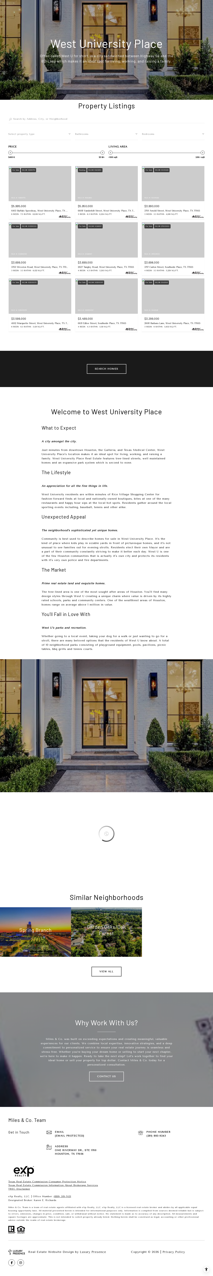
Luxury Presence (93, 1252)
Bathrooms (82, 134)
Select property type (21, 134)
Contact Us (106, 1076)
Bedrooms (148, 134)
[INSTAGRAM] (20, 1262)
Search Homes (106, 368)
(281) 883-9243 (156, 1135)
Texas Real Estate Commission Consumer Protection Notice (47, 1181)
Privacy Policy (174, 1252)
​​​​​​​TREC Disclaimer (19, 1189)
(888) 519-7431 (62, 1196)
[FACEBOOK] (11, 1262)
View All (106, 971)
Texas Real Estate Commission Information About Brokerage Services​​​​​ (53, 1185)
